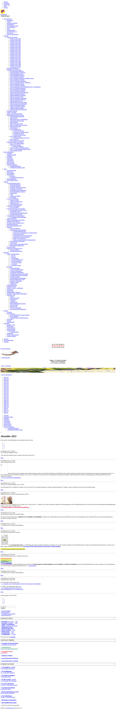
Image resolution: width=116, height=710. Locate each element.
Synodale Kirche (11, 247)
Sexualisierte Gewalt (15, 211)
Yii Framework (10, 708)
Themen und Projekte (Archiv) (14, 248)
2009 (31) (6, 401)
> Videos (3, 625)
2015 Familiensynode (15, 136)
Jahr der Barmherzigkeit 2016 (14, 225)
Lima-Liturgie (13, 242)
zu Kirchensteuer (14, 332)
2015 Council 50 (14, 139)
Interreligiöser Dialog (12, 224)
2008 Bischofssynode (15, 126)
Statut (8, 28)
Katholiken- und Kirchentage (14, 70)
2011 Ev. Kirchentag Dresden (17, 91)
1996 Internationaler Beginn (17, 116)
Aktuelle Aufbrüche (12, 218)
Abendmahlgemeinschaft (19, 231)
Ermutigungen (10, 24)
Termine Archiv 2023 (15, 43)
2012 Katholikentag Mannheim (18, 89)
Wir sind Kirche (8, 19)
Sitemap (6, 2)
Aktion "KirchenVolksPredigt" (14, 113)
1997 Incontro (13, 118)
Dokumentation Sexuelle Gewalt (18, 210)
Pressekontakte (10, 173)
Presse (5, 169)
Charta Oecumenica (15, 228)
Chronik (9, 21)
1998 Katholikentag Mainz (16, 108)
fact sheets (12, 176)
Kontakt (6, 7)
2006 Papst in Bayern (15, 145)
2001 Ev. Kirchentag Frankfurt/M (18, 104)
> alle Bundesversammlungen (8, 700)
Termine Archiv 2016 (15, 53)
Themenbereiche (11, 30)
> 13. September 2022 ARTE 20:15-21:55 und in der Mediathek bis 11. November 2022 (12, 588)
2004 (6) (6, 408)
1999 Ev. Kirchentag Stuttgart (17, 106)
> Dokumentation (32, 565)
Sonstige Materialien (12, 164)
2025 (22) (6, 379)
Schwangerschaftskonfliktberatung (18, 213)
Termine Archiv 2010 (15, 61)
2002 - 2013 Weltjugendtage (17, 143)
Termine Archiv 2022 (15, 44)
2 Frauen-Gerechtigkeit (12, 198)
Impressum (6, 3)
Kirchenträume (14, 302)
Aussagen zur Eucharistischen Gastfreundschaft (25, 232)
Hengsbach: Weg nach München (21, 237)
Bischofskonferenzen (15, 186)
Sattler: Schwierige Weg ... (20, 238)
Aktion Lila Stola (14, 200)
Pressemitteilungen (11, 179)
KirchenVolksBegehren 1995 (17, 279)
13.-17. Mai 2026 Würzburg (8, 672)
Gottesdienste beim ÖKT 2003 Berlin (22, 235)
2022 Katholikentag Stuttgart (17, 75)
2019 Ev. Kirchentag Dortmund (18, 81)
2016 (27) (6, 391)
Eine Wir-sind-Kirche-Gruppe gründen (19, 315)
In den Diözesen (11, 27)
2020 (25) (6, 386)
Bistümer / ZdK (11, 325)
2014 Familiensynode (15, 129)
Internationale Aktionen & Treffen (15, 115)
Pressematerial (10, 174)
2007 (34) (6, 404)
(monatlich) (7, 623)
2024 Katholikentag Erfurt (16, 74)
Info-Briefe (9, 157)
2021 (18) (6, 384)
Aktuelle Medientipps (15, 166)
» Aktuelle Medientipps (13, 428)
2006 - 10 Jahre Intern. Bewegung (18, 125)
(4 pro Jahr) (7, 621)
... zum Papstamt (14, 258)
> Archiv (13, 634)
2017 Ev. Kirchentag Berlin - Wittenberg (20, 82)
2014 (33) (6, 394)
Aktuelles (9, 153)
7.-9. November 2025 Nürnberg (8, 680)
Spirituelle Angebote (12, 111)
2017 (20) (6, 390)
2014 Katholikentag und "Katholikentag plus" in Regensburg (25, 87)
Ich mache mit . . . (11, 313)
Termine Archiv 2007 (15, 65)
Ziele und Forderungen (12, 34)
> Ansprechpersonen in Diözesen (9, 658)
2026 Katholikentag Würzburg (17, 72)
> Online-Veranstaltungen (7, 624)
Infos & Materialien (8, 152)
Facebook (9, 312)
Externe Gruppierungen (13, 334)
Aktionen (6, 36)
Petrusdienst (13, 197)
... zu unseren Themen (15, 265)
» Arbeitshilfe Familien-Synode (14, 429)
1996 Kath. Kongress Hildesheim (18, 109)
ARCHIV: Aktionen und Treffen (15, 142)
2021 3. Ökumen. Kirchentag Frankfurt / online (22, 78)
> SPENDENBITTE (6, 615)
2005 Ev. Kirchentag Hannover (18, 99)
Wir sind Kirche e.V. (12, 31)
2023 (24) (6, 381)
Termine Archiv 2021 (15, 45)
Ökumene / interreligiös (16, 281)
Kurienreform (13, 193)
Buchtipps (9, 266)
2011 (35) (6, 398)
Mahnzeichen (10, 291)
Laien (11, 194)
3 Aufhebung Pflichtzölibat (13, 206)
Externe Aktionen (11, 336)
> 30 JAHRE (8, 614)
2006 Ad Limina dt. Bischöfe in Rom (19, 147)
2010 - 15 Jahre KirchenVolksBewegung (20, 149)
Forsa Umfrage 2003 (18, 234)
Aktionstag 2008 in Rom (16, 201)
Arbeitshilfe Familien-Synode (17, 167)
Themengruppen (11, 330)
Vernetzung (6, 323)
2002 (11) (6, 411)
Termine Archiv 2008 (15, 64)
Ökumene (9, 227)
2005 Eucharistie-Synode (16, 123)
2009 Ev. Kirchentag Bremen (17, 94)
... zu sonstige (13, 264)
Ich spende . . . (10, 319)
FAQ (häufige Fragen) (12, 26)
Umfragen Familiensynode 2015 (21, 138)
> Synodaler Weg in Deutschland (9, 643)
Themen (6, 181)
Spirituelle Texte (11, 295)
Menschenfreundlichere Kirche (17, 303)
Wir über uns (10, 33)
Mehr (2, 458)
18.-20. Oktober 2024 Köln (10, 692)
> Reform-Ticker (5, 631)
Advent (12, 296)
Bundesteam (10, 20)
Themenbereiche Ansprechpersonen (19, 317)
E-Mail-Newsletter (11, 155)
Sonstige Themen (14, 282)
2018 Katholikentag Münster (17, 79)
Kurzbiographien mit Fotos (17, 177)
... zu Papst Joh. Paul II (16, 262)
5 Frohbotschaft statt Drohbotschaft (15, 215)
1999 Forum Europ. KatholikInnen (18, 119)
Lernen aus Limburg (15, 196)
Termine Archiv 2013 (15, 57)
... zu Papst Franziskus (15, 261)
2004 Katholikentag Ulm (16, 101)
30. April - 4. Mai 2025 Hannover (9, 684)
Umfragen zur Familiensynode (20, 132)
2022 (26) (6, 383)
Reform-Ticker (10, 162)
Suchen (3, 608)
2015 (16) (6, 393)
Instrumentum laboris (18, 133)
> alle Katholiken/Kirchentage (9, 702)
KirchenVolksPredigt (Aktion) (17, 191)
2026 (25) (6, 377)
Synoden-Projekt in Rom (19, 135)
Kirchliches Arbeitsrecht (16, 189)
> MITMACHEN (5, 612)
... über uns (13, 257)
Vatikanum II (13, 283)
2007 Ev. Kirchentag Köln (16, 96)
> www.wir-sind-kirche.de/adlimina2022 (11, 477)
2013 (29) (6, 396)
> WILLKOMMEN (6, 611)
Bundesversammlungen (13, 68)
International (4, 14)
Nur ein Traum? (14, 305)
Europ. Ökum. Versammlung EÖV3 (19, 244)
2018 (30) (6, 388)
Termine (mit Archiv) (12, 37)
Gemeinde (12, 300)
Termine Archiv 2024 (15, 41)
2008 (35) (6, 403)
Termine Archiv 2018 (15, 50)
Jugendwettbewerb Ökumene (17, 241)
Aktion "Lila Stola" (12, 112)
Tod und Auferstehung (15, 308)
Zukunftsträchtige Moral (16, 251)
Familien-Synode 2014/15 (13, 221)
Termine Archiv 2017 (15, 51)
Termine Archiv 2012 (15, 58)
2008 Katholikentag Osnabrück (18, 95)
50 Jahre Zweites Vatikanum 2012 (15, 223)
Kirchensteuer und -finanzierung (18, 190)
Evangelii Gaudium (15, 276)
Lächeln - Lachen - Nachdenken (15, 288)
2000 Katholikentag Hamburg (17, 105)
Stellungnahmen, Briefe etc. (14, 292)
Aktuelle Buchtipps (15, 268)
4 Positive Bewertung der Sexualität (16, 208)
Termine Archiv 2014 (15, 55)
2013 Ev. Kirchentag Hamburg (17, 88)
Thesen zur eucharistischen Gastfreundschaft (24, 240)
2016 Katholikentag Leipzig (17, 84)
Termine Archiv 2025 (15, 38)
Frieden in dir (13, 299)
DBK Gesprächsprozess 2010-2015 (16, 220)
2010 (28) (6, 400)
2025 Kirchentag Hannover (17, 71)
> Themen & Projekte (6, 655)
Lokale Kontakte (11, 329)
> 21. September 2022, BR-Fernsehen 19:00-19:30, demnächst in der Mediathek (21, 583)
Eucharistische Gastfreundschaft (18, 230)
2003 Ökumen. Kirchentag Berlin (18, 102)
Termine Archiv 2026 (15, 40)
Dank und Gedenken (12, 23)
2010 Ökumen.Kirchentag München (19, 92)
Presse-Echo (10, 172)
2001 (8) (6, 413)
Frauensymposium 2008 (16, 204)
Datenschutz (7, 4)
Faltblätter (9, 156)
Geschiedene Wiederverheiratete (18, 217)
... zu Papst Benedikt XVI (16, 259)
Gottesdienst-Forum (12, 285)
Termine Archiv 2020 (15, 47)
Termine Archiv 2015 (15, 54)
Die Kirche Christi (14, 298)
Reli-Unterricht (10, 163)
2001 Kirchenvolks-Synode (17, 121)
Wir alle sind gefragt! (18, 130)
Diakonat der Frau (14, 203)
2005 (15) (6, 407)
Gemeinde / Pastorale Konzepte (18, 187)
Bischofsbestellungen (15, 184)
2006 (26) (6, 405)
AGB (5, 6)
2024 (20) (6, 380)
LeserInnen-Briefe (11, 170)
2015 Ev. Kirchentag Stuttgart (17, 85)
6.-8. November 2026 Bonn (8, 668)
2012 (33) (6, 397)
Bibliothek (6, 252)
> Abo (16, 621)
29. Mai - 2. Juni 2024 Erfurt (8, 696)
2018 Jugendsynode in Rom (17, 140)
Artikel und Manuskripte (13, 254)
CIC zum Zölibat (14, 207)
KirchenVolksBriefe (18, 146)
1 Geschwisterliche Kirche (13, 183)
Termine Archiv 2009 (15, 62)
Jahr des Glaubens (14, 249)
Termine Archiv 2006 (15, 67)
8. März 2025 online (8, 688)
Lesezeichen (10, 289)
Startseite (6, 339)
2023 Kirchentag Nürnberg (17, 77)
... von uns (12, 255)
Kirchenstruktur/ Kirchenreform (18, 278)
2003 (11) (6, 410)
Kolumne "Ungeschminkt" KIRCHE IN (17, 293)
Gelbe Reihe (10, 159)
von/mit (11, 625)
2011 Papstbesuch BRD (16, 150)
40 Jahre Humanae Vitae (16, 214)
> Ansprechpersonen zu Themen (9, 661)
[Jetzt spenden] (58, 372)
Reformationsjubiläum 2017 (17, 245)
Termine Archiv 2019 (15, 48)
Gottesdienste (10, 160)
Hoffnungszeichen (11, 286)
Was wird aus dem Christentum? (18, 309)
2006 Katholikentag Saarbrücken (18, 98)
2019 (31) (6, 387)
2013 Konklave (14, 128)
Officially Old (13, 306)
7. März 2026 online (8, 676)
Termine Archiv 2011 (15, 60)
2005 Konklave (14, 122)
